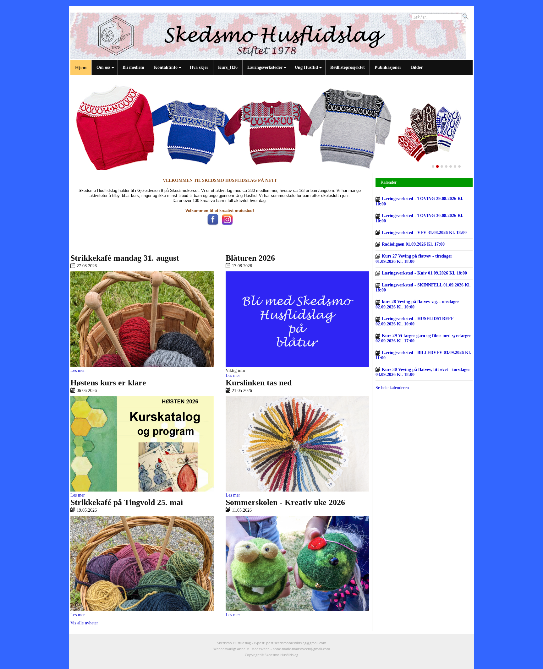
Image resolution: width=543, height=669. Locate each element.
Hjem (81, 67)
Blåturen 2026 (250, 258)
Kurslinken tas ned (259, 382)
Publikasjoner (388, 67)
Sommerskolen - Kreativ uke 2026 (285, 502)
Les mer (77, 370)
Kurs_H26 (228, 67)
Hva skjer (199, 67)
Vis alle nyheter (84, 623)
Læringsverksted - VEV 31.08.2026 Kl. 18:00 (424, 232)
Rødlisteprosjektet (347, 67)
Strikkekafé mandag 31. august (124, 258)
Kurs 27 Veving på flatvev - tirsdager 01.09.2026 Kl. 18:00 (414, 259)
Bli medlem (133, 67)
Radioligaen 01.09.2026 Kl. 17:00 (413, 244)
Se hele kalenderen (392, 387)
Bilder (417, 67)
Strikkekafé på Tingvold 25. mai (126, 502)
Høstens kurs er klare (108, 382)
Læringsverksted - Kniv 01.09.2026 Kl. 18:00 (424, 273)
